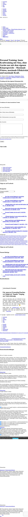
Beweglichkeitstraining (12, 235)
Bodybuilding (18, 235)
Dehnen (25, 235)
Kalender (5, 11)
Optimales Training (15, 77)
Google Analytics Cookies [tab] (5, 391)
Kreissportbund (6, 240)
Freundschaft (9, 238)
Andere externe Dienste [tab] (5, 408)
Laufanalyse (17, 240)
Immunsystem (22, 238)
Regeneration (17, 243)
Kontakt (4, 9)
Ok (2, 515)
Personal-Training (6, 243)
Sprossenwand (4, 244)
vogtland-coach (15, 307)
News (4, 12)
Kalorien (6, 239)
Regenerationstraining (22, 243)
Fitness (22, 76)
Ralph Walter (8, 78)
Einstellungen (8, 346)
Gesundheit (2, 77)
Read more (8, 311)
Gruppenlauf (17, 238)
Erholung (6, 237)
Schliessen (2, 427)
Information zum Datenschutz (5, 139)
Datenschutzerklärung (10, 470)
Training (12, 244)
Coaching (22, 235)
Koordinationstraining (20, 239)
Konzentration (14, 239)
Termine (4, 10)
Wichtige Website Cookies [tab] (5, 373)
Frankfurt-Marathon (3, 238)
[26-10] (14, 44)
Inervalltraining (2, 239)
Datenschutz (2, 372)
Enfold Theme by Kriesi (20, 314)
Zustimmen (2, 346)
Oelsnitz (1, 243)
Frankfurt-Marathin (23, 237)
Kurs (10, 240)
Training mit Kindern (17, 244)
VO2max (25, 244)
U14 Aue (22, 244)
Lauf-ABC (13, 240)
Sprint (1, 244)
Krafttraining (8, 77)
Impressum (2, 470)
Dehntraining (17, 76)
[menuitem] (15, 9)
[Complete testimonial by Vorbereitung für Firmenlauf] (2, 285)
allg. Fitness (11, 76)
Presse (4, 13)
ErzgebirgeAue (10, 237)
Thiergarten (9, 244)
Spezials (4, 15)
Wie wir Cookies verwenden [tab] (6, 355)
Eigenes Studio (2, 237)
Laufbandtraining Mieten (23, 240)
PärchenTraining (11, 243)
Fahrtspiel (15, 237)
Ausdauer (1, 235)
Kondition (9, 239)
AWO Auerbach (6, 235)
